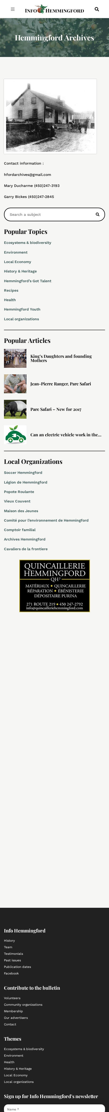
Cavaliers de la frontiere (26, 549)
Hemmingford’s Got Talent (27, 281)
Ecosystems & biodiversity (27, 242)
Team (8, 947)
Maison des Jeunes (21, 511)
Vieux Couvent (17, 501)
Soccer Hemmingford (23, 472)
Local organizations (21, 319)
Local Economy (17, 262)
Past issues (12, 960)
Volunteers (12, 998)
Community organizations (23, 1004)
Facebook (11, 973)
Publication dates (17, 967)
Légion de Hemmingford (25, 482)
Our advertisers (16, 1018)
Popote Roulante (19, 492)
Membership (13, 1011)
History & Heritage (20, 271)
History (9, 940)
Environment (16, 252)
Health (10, 300)
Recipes (11, 290)
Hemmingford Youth (22, 309)
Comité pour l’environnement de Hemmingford (46, 520)
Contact (10, 1024)
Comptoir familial (19, 530)
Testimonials (13, 954)
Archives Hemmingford (25, 539)
